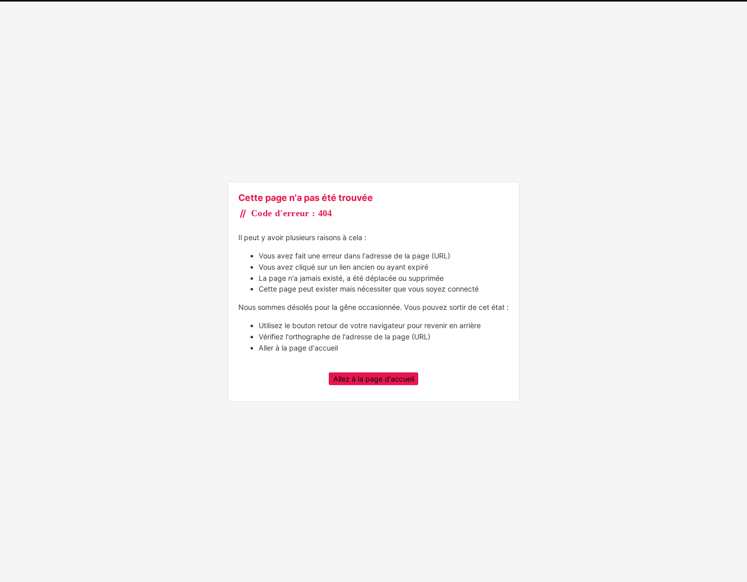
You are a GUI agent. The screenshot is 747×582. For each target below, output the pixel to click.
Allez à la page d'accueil (373, 378)
